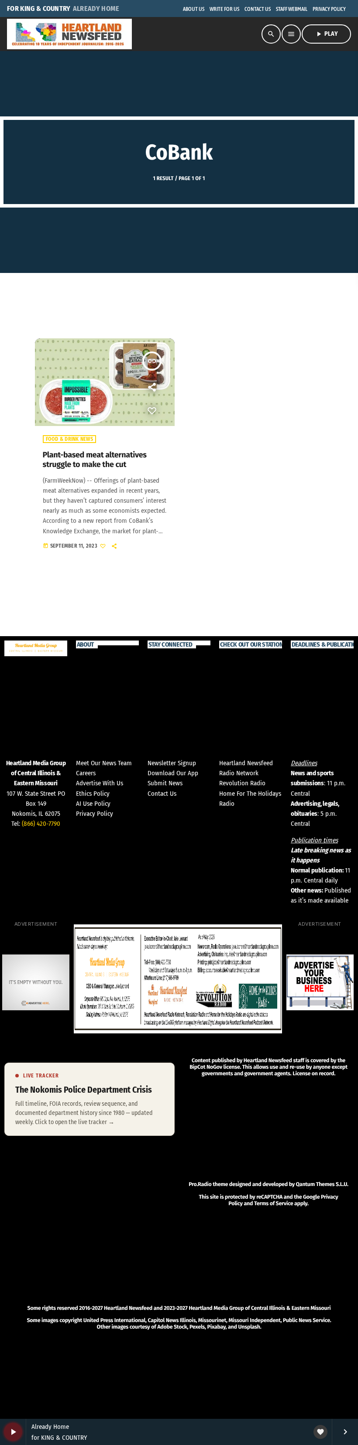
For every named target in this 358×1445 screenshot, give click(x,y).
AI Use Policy (93, 804)
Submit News (165, 783)
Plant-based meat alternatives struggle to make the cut (95, 459)
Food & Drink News (69, 439)
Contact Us (162, 793)
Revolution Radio (242, 783)
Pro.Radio (200, 1184)
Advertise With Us (99, 783)
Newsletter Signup (172, 763)
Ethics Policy (93, 793)
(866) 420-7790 (41, 824)
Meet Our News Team (104, 763)
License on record (313, 1073)
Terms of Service (273, 1203)
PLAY (326, 34)
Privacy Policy (94, 814)
